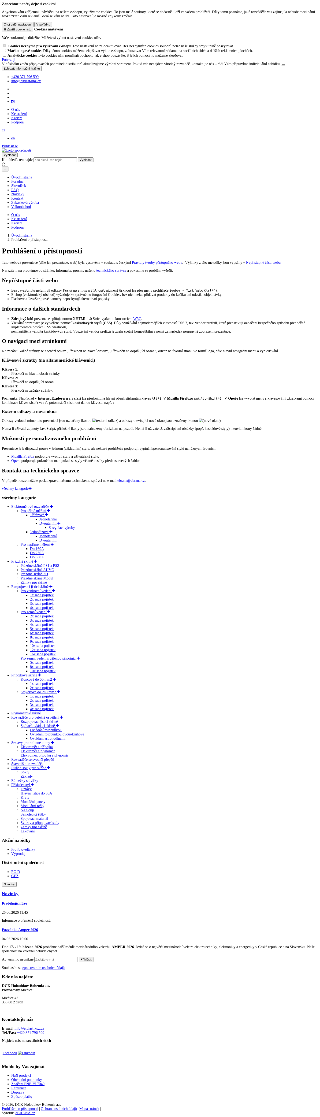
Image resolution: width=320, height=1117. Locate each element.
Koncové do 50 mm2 (37, 679)
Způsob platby (22, 1096)
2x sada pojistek (42, 599)
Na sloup (27, 810)
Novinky (17, 194)
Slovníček (18, 186)
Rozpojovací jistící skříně (30, 587)
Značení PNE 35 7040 (28, 1084)
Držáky (26, 789)
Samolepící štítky (33, 814)
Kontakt (17, 198)
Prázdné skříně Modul (37, 578)
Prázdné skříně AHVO (37, 570)
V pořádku (43, 24)
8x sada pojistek (42, 637)
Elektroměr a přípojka (37, 747)
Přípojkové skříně (24, 675)
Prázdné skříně (22, 561)
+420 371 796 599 (30, 1033)
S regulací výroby (62, 528)
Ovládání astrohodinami (47, 738)
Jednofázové (39, 532)
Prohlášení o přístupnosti (20, 1109)
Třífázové (37, 515)
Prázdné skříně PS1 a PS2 (40, 566)
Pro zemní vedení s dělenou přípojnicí (49, 658)
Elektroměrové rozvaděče (30, 506)
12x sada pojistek (43, 650)
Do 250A (37, 553)
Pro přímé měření (34, 511)
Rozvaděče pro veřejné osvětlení (35, 717)
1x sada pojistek (42, 595)
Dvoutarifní (48, 523)
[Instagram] (13, 102)
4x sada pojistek (42, 608)
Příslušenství (21, 785)
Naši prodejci (21, 1075)
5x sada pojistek (42, 629)
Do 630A (37, 557)
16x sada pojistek (43, 654)
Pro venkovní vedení (36, 591)
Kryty (25, 797)
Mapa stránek (89, 1109)
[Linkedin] (26, 1053)
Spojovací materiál (34, 818)
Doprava (17, 1092)
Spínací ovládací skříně (38, 726)
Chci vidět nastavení (18, 24)
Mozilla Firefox (22, 456)
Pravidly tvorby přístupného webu (157, 262)
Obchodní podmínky (26, 1080)
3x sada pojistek (42, 603)
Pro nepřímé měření (36, 544)
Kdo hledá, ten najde (17, 160)
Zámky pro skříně (34, 582)
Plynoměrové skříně (26, 713)
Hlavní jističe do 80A (36, 793)
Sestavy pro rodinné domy (31, 743)
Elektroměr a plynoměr (38, 751)
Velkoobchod (21, 207)
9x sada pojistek (42, 641)
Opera (15, 461)
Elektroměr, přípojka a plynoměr (44, 755)
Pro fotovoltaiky (23, 849)
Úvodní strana (21, 177)
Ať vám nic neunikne (18, 959)
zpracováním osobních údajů (43, 968)
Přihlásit (86, 959)
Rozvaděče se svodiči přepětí (32, 759)
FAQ (15, 190)
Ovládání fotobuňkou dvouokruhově (57, 734)
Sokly (25, 772)
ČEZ (15, 876)
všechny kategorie (15, 488)
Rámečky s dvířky (24, 781)
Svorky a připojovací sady (40, 823)
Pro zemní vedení (34, 612)
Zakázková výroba (25, 202)
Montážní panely (33, 802)
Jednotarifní (48, 519)
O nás (15, 109)
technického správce (111, 270)
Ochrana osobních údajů (59, 1109)
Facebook (10, 1053)
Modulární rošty (32, 806)
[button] (3, 130)
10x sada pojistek (43, 646)
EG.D (15, 872)
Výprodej (18, 854)
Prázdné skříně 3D (34, 574)
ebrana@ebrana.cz (131, 480)
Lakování (28, 831)
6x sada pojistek (42, 633)
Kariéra (16, 118)
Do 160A (37, 549)
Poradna (17, 181)
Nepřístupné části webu (263, 262)
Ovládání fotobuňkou (46, 730)
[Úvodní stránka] (16, 150)
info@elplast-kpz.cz (29, 1028)
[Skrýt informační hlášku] (283, 65)
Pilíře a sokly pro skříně (29, 768)
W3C (137, 319)
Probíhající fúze (14, 903)
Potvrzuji (8, 60)
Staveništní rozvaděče (27, 764)
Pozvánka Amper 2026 (20, 930)
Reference (18, 1088)
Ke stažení (19, 114)
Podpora (17, 122)
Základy (27, 776)
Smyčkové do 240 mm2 (39, 692)
